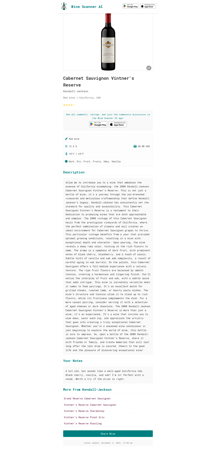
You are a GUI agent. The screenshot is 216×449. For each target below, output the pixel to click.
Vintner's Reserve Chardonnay (84, 410)
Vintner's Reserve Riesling (83, 423)
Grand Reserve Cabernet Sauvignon (87, 398)
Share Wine (108, 433)
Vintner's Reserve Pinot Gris (84, 417)
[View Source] (148, 68)
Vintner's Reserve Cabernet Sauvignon (90, 404)
